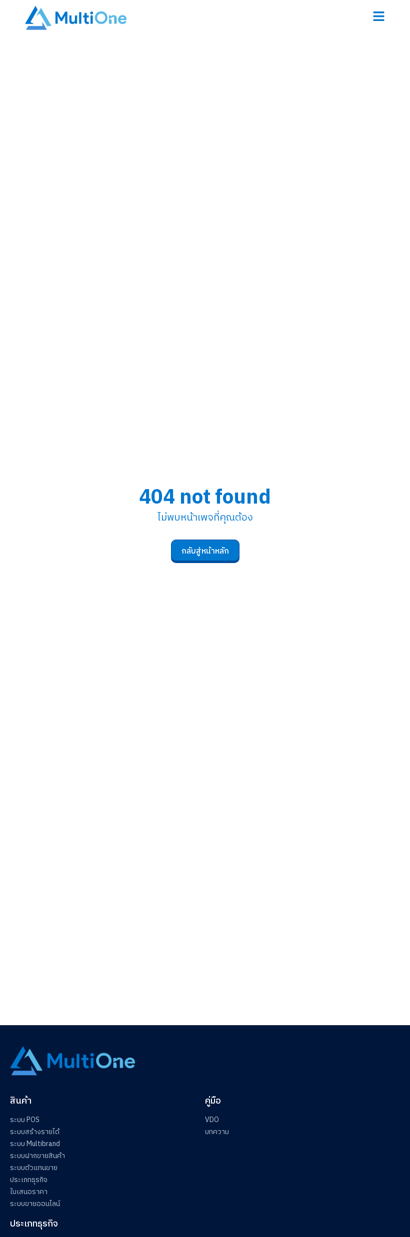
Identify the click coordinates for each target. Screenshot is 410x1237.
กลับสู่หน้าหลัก (205, 551)
